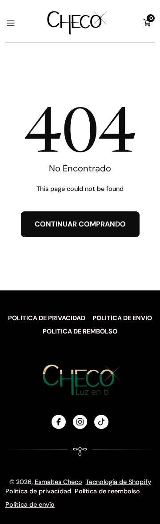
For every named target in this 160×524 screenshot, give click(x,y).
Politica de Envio (122, 318)
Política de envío (30, 504)
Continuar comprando (80, 224)
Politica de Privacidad (46, 318)
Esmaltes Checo (58, 482)
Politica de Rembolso (80, 331)
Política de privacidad (38, 491)
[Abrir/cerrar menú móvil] (10, 23)
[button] (147, 22)
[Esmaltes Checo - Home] (77, 23)
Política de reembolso (107, 491)
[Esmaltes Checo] (80, 379)
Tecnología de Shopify (118, 482)
